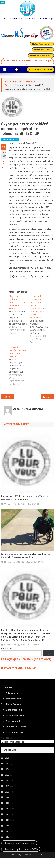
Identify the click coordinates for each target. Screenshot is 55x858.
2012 (6, 836)
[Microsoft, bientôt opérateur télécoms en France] (19, 365)
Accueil (8, 687)
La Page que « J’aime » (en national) (26, 659)
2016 (6, 814)
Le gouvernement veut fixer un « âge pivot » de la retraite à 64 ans (48, 397)
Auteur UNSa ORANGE (28, 409)
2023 (6, 774)
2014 (6, 825)
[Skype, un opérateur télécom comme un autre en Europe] (19, 314)
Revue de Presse (10, 139)
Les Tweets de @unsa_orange (18, 668)
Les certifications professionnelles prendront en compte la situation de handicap (25, 556)
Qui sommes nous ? (16, 715)
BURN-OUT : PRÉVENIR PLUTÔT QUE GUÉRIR (9, 397)
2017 (6, 808)
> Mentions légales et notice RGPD (20, 849)
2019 (6, 797)
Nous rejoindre (14, 721)
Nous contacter (14, 732)
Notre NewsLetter (39, 69)
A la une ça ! (12, 692)
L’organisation (14, 709)
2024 (6, 769)
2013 (6, 831)
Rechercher (6, 648)
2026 (6, 757)
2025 (6, 763)
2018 (6, 803)
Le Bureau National (16, 726)
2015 (6, 819)
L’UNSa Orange (12, 704)
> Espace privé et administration (19, 843)
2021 (6, 786)
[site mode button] (18, 69)
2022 (6, 780)
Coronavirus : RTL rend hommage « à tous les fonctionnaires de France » (24, 498)
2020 (6, 791)
